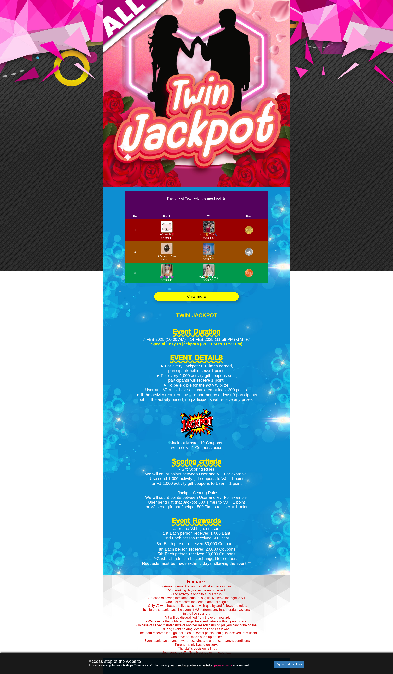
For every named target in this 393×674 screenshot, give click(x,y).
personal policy (223, 665)
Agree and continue (289, 664)
